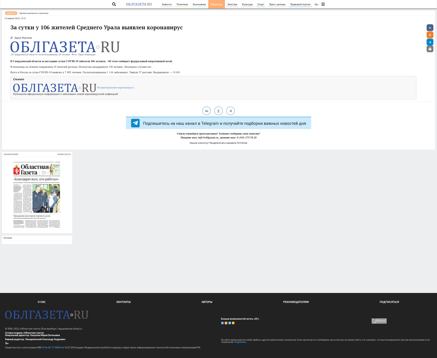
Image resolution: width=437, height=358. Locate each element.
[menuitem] (166, 4)
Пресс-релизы (277, 4)
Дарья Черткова (23, 37)
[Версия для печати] (430, 48)
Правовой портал (300, 4)
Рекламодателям (296, 301)
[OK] (226, 323)
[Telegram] (430, 42)
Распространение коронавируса (115, 87)
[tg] (230, 111)
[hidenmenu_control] (323, 4)
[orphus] (379, 321)
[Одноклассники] (430, 34)
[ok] (218, 111)
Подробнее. (240, 342)
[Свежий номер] (37, 195)
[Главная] (138, 4)
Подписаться (389, 301)
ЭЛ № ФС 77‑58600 (51, 347)
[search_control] (114, 4)
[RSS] (233, 323)
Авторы (207, 301)
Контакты (123, 301)
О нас (42, 301)
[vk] (206, 111)
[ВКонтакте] (430, 27)
